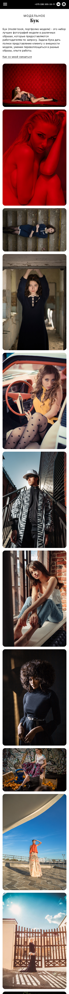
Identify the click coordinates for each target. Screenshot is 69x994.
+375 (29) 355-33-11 (45, 4)
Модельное (34, 15)
